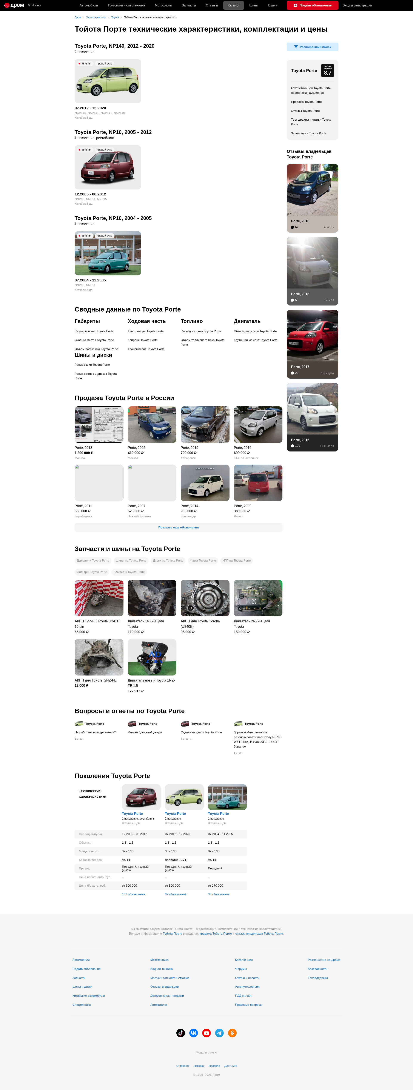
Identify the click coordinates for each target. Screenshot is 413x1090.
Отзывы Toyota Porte (305, 110)
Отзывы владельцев (164, 986)
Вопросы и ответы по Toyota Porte (130, 710)
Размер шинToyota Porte (92, 364)
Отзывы (212, 5)
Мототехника (159, 959)
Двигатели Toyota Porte (93, 560)
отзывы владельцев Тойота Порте (259, 933)
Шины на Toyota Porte (131, 560)
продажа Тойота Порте (215, 933)
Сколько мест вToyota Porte (94, 340)
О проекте (183, 1065)
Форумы (241, 968)
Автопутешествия (247, 986)
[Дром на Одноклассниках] (232, 1033)
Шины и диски (82, 986)
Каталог (233, 5)
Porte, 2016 (300, 440)
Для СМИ (230, 1065)
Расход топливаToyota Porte (201, 331)
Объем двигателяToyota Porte (255, 331)
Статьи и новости (247, 977)
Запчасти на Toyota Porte (308, 133)
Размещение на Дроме (324, 959)
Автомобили (89, 5)
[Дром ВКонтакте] (193, 1033)
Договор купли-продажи (167, 995)
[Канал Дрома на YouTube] (206, 1033)
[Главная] (14, 5)
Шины (253, 5)
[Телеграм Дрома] (219, 1033)
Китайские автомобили (88, 995)
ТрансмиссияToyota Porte (146, 349)
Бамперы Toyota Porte (129, 572)
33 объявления (219, 894)
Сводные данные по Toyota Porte (128, 309)
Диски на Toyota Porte (168, 560)
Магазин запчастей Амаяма (170, 977)
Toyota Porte (304, 70)
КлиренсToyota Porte (143, 340)
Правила (214, 1065)
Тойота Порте (172, 933)
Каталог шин (244, 959)
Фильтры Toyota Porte (92, 572)
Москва (36, 5)
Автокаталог (158, 1004)
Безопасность (317, 968)
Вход (357, 5)
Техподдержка (318, 977)
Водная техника (161, 968)
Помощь (199, 1065)
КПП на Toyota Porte (236, 560)
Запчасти (189, 5)
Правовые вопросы (248, 1004)
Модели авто (205, 1052)
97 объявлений (175, 894)
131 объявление (133, 894)
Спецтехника (81, 1004)
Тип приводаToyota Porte (146, 331)
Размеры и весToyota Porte (94, 331)
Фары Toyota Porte (203, 560)
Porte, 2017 (300, 367)
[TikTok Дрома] (180, 1033)
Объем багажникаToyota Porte (96, 349)
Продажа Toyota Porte (306, 101)
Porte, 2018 (300, 221)
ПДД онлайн (243, 995)
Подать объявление (86, 968)
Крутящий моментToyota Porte (255, 340)
